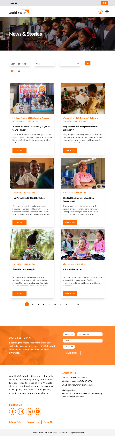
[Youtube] (37, 411)
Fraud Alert (49, 422)
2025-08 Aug (29, 192)
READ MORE (19, 150)
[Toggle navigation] (107, 11)
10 (77, 304)
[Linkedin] (29, 411)
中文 (104, 3)
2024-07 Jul (80, 264)
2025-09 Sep (80, 121)
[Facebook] (12, 411)
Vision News (69, 264)
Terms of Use (33, 422)
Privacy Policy (16, 422)
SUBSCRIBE (71, 353)
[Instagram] (21, 411)
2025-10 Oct (32, 121)
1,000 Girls (17, 192)
